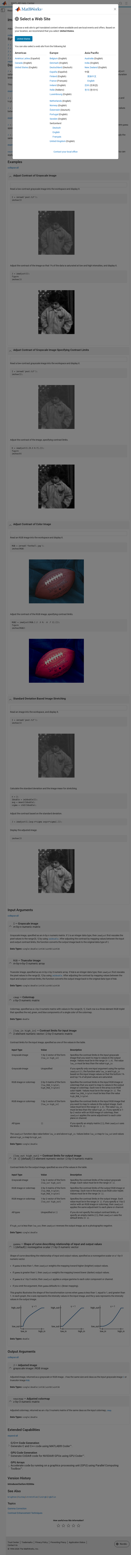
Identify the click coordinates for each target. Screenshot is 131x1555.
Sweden (54, 119)
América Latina (22, 58)
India (87, 63)
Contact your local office (65, 151)
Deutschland (56, 67)
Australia (89, 58)
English (56, 132)
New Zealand (91, 67)
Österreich (55, 110)
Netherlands (56, 101)
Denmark (54, 63)
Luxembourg (56, 94)
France (53, 81)
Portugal (54, 114)
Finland (53, 76)
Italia (52, 89)
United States (21, 67)
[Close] (115, 9)
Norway (54, 105)
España (53, 72)
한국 (87, 89)
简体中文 (91, 76)
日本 (87, 85)
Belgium (54, 58)
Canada (19, 63)
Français (57, 136)
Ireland (53, 85)
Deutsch (57, 127)
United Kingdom (58, 141)
